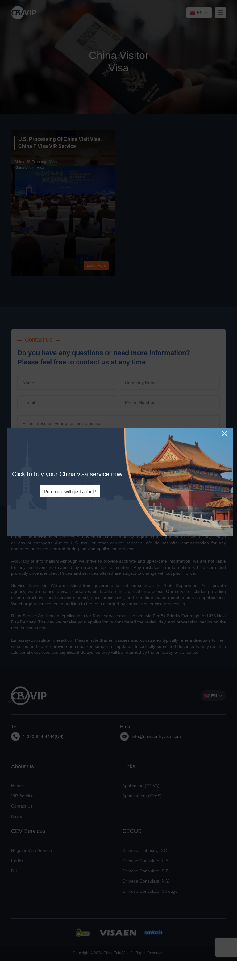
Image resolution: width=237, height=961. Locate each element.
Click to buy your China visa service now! (68, 474)
